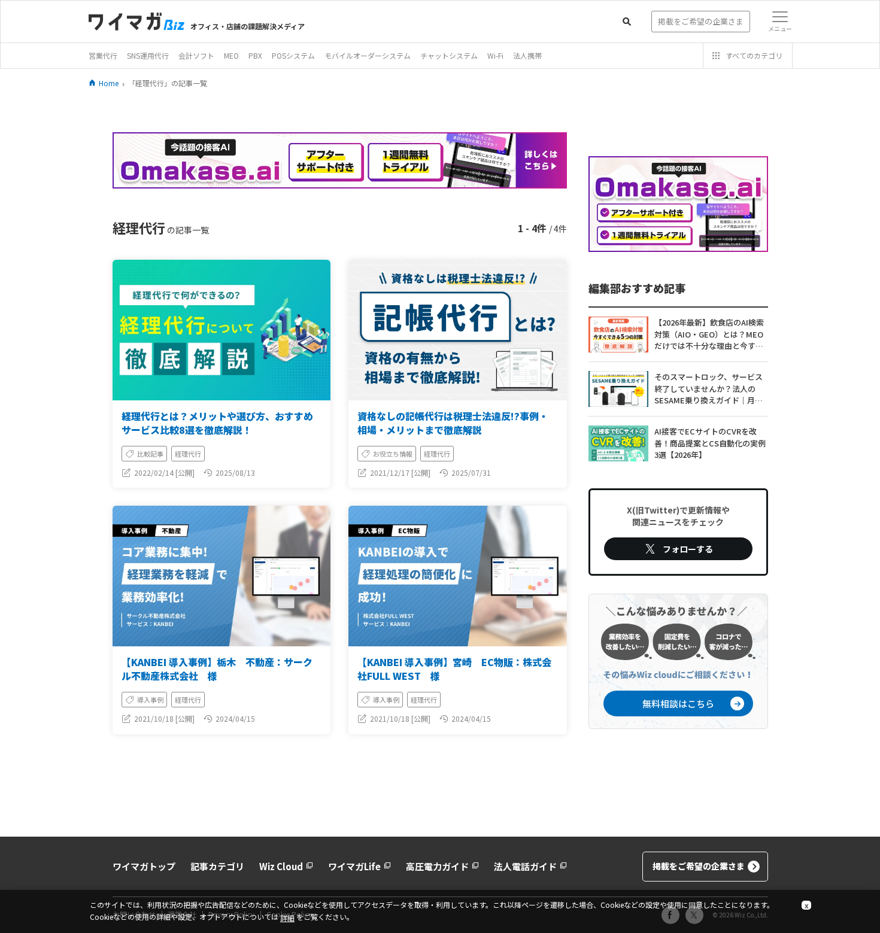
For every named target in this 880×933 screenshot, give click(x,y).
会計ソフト (196, 55)
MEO (231, 55)
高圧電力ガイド (437, 866)
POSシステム (293, 55)
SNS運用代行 (148, 55)
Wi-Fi (495, 55)
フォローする (688, 549)
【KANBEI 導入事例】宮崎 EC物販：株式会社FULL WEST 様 (454, 669)
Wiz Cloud (281, 866)
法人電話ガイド (525, 866)
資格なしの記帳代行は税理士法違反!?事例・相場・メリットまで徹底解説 (452, 423)
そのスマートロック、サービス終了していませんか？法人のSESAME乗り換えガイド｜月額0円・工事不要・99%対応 (710, 389)
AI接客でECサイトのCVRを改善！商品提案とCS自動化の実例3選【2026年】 (710, 443)
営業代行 (103, 55)
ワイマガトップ (144, 866)
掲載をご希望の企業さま (699, 866)
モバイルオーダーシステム (367, 55)
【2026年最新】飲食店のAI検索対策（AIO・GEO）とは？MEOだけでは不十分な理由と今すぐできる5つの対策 (709, 334)
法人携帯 (527, 55)
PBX (255, 55)
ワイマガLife (354, 866)
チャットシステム (449, 55)
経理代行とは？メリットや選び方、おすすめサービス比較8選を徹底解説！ (217, 423)
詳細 (287, 918)
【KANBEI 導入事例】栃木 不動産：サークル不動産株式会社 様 (217, 669)
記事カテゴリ (217, 866)
